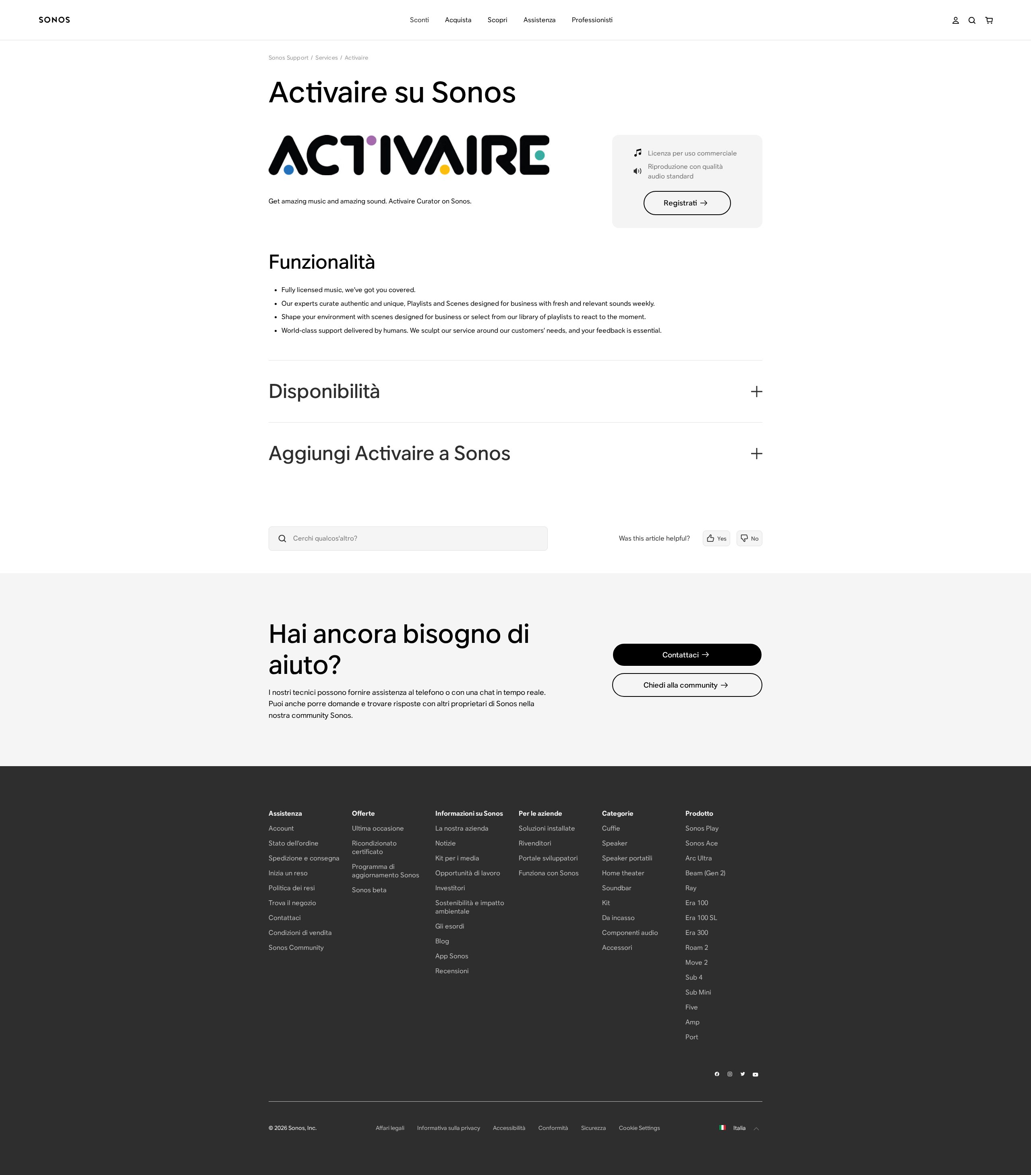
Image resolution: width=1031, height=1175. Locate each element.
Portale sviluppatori (548, 858)
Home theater (623, 873)
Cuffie (611, 828)
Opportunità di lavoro (467, 873)
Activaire (356, 57)
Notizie (445, 843)
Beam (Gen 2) (705, 873)
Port (691, 1037)
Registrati (680, 202)
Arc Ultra (698, 858)
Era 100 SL (701, 918)
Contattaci (680, 654)
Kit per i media (457, 858)
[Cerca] (972, 20)
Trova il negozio (292, 903)
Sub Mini (698, 992)
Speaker (614, 843)
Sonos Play (701, 828)
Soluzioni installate (547, 828)
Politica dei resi (292, 888)
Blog (442, 941)
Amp (692, 1022)
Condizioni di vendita (300, 932)
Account (281, 828)
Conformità (553, 1127)
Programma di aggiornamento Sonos (385, 870)
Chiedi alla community (681, 685)
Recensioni (452, 971)
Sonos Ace (701, 843)
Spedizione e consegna (304, 858)
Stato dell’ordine (294, 843)
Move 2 (696, 962)
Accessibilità (509, 1127)
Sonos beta (369, 890)
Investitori (450, 888)
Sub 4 (693, 977)
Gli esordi (449, 926)
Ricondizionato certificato (374, 847)
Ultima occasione (378, 828)
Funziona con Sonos (549, 873)
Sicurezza (593, 1127)
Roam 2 (696, 947)
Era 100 (696, 903)
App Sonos (451, 956)
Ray (690, 888)
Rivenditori (535, 843)
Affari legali (390, 1127)
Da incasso (618, 918)
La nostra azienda (462, 828)
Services (326, 57)
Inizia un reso (288, 873)
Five (691, 1007)
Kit (606, 903)
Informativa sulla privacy (448, 1127)
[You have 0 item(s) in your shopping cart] (989, 20)
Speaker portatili (627, 858)
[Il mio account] (955, 20)
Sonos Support (289, 57)
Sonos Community (296, 947)
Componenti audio (630, 932)
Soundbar (616, 888)
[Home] (54, 20)
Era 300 (696, 932)
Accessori (617, 947)
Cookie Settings (639, 1127)
